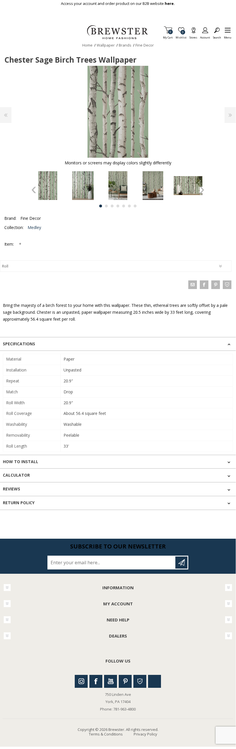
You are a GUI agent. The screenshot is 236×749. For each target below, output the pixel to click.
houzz (227, 284)
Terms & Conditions (106, 734)
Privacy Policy (145, 734)
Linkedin (154, 681)
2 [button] (106, 206)
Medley (34, 227)
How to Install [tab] (20, 461)
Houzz (139, 681)
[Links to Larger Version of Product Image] (118, 112)
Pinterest (125, 681)
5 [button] (123, 206)
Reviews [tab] (11, 489)
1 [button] (100, 206)
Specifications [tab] (19, 343)
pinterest (215, 284)
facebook (204, 284)
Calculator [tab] (16, 475)
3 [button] (112, 206)
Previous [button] (34, 190)
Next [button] (202, 190)
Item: (9, 244)
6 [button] (129, 206)
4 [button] (117, 206)
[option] (47, 186)
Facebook (95, 681)
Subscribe (181, 563)
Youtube (110, 681)
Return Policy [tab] (18, 502)
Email (192, 284)
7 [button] (135, 206)
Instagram (81, 681)
